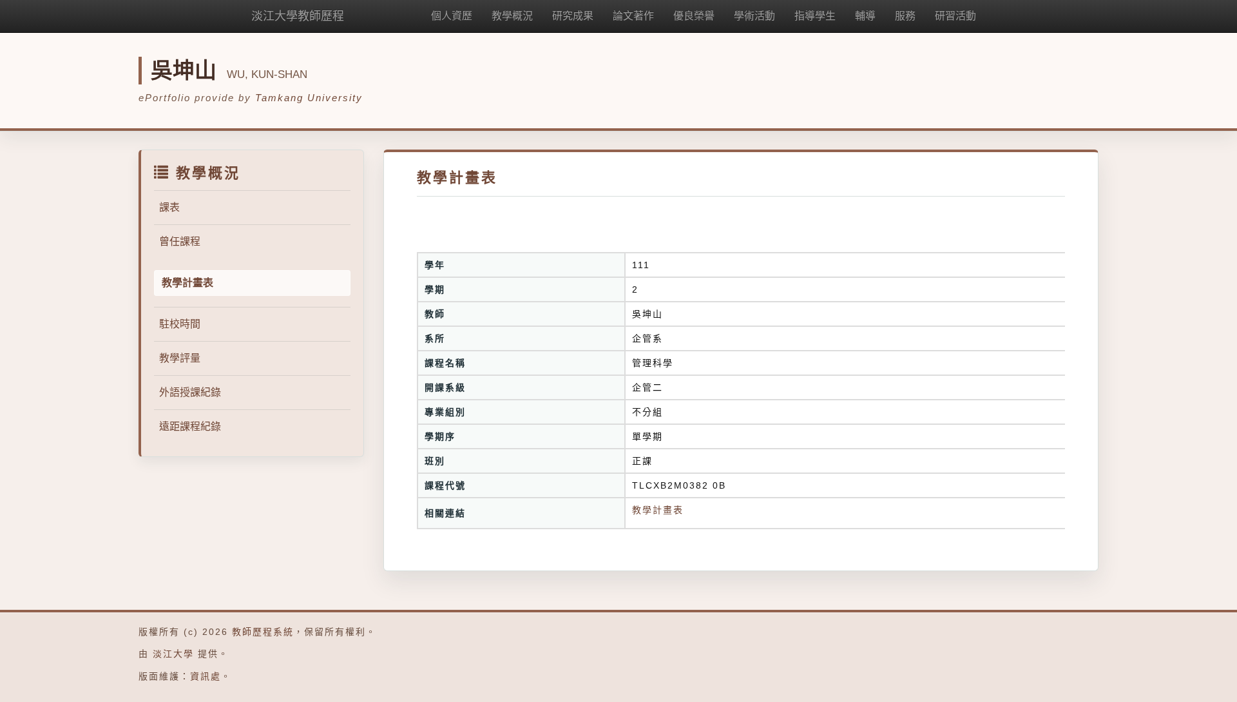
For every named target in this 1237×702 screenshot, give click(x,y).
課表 (169, 207)
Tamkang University (309, 97)
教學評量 (179, 358)
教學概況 (512, 15)
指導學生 (815, 15)
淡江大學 (173, 653)
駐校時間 (179, 323)
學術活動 (754, 15)
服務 (905, 15)
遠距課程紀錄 (190, 426)
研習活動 (955, 15)
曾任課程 (179, 241)
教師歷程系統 (263, 632)
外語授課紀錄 (190, 392)
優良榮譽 (693, 15)
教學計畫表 (658, 510)
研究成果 (572, 15)
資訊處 (205, 676)
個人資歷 (451, 15)
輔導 (865, 15)
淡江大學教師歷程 (297, 16)
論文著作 (633, 15)
